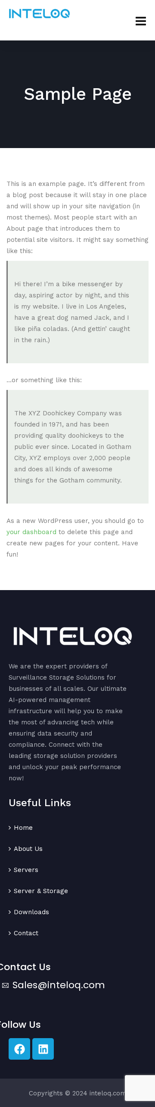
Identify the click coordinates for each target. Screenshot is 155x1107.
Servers (26, 870)
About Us (28, 849)
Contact (26, 933)
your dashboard (31, 532)
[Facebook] (19, 1049)
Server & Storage (41, 891)
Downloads (31, 912)
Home (23, 828)
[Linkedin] (43, 1049)
